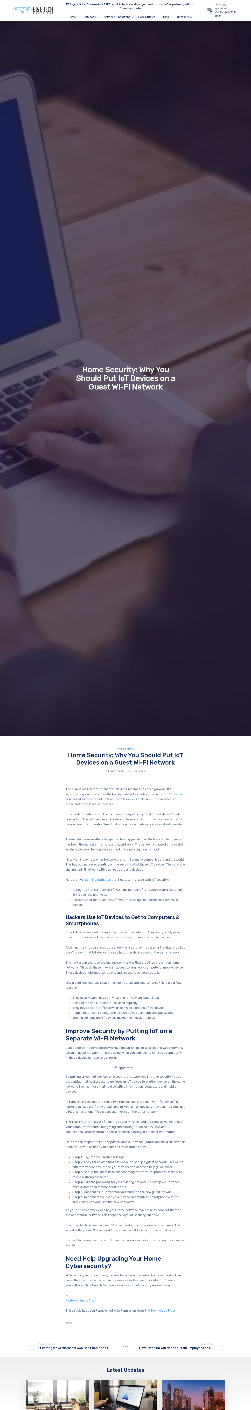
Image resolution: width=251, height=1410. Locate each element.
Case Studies (146, 17)
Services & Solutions (117, 17)
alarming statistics (97, 880)
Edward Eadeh (116, 771)
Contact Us (184, 17)
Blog (166, 17)
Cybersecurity (125, 749)
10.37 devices (173, 794)
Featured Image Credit (81, 1300)
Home (72, 17)
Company (90, 17)
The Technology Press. (160, 1310)
